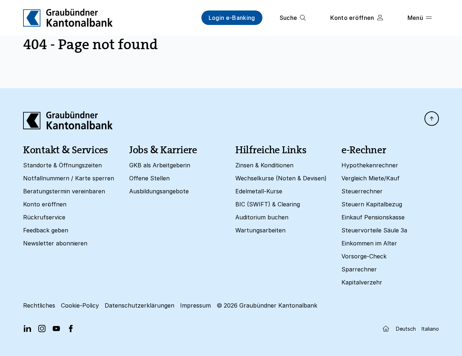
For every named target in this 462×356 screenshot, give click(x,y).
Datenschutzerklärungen (139, 305)
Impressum (195, 305)
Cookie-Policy (80, 305)
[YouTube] (56, 328)
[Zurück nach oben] (431, 118)
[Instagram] (42, 328)
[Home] (68, 18)
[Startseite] (386, 328)
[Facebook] (70, 328)
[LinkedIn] (27, 328)
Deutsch (406, 329)
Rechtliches (39, 305)
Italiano (430, 329)
